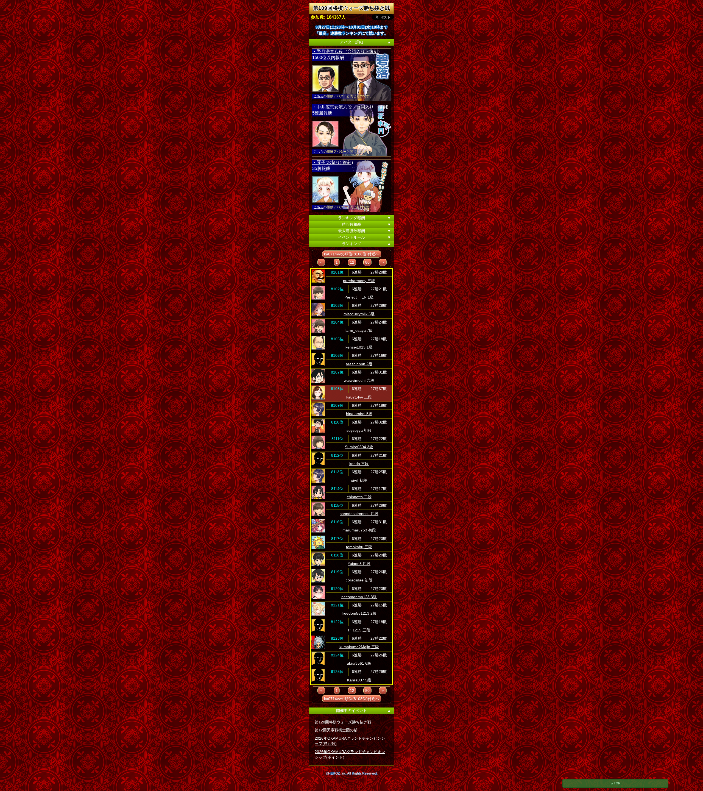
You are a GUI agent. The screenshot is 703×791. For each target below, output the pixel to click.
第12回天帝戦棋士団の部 (336, 730)
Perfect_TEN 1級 (359, 297)
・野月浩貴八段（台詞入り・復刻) (346, 51)
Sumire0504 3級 (359, 447)
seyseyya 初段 (359, 430)
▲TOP (615, 783)
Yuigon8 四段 (359, 563)
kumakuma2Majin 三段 (359, 647)
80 (367, 262)
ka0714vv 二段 (359, 397)
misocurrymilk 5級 (359, 314)
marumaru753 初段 (359, 530)
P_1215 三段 (359, 630)
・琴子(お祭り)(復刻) (332, 162)
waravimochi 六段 (359, 380)
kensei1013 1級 (359, 347)
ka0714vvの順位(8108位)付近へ (351, 254)
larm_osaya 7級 (359, 330)
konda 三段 (359, 463)
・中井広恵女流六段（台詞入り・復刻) (350, 107)
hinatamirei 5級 (359, 413)
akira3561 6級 (359, 663)
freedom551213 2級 (359, 613)
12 (352, 262)
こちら (318, 96)
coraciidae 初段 (359, 580)
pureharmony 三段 (359, 280)
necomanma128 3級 (359, 597)
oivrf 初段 (359, 480)
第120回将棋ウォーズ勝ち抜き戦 (343, 722)
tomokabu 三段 (359, 547)
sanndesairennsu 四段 (359, 513)
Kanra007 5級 (359, 680)
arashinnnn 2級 (359, 364)
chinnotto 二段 (359, 497)
